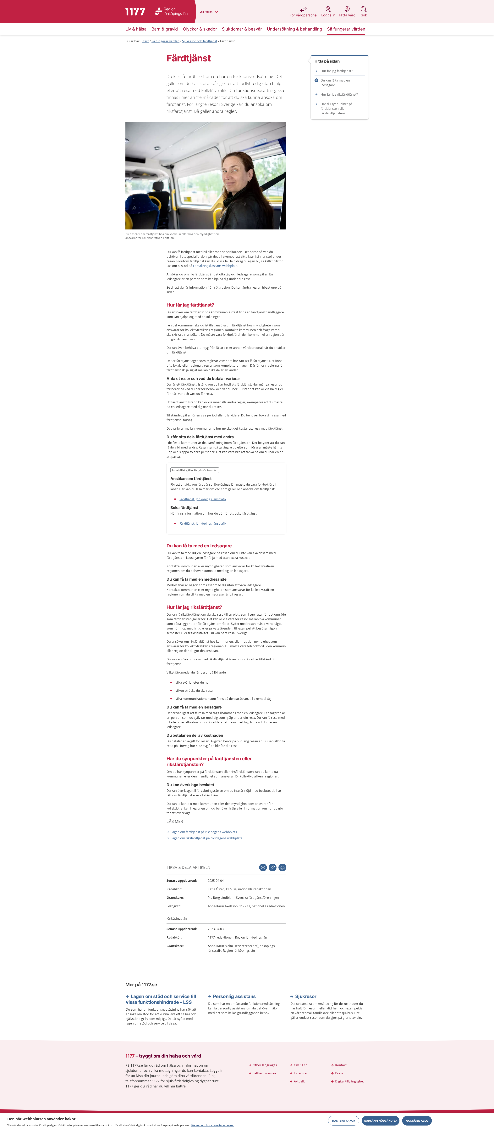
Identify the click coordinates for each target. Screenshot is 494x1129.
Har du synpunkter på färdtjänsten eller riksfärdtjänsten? (337, 108)
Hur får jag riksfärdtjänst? (339, 94)
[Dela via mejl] (263, 867)
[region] (247, 1121)
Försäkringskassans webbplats (215, 266)
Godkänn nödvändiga (380, 1120)
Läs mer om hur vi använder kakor (212, 1125)
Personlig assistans (234, 996)
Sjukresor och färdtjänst (199, 41)
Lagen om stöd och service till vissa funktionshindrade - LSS (161, 999)
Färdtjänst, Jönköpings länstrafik (202, 499)
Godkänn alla (417, 1120)
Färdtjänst (227, 41)
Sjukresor (305, 996)
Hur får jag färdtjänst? (337, 71)
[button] (282, 867)
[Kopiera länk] (273, 867)
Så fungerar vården (165, 41)
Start (145, 41)
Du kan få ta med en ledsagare (335, 82)
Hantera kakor (343, 1120)
